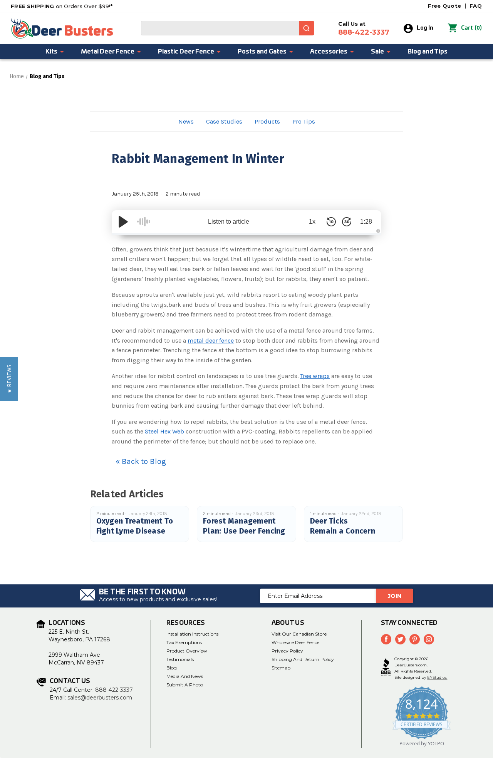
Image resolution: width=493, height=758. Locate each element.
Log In (425, 28)
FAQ (476, 6)
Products (267, 121)
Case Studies (224, 121)
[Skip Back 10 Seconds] (331, 221)
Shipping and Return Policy (303, 659)
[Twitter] (400, 639)
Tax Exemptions (184, 642)
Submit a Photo (184, 685)
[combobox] (227, 28)
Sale (377, 52)
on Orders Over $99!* (61, 6)
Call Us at (363, 28)
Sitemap (281, 668)
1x (312, 221)
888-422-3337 (114, 689)
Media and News (184, 676)
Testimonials (180, 659)
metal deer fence (211, 340)
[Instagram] (429, 639)
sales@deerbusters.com (99, 697)
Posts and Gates (262, 52)
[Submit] (306, 28)
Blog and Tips (427, 52)
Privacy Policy (287, 651)
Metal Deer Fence (107, 52)
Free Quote (444, 6)
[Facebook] (386, 639)
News (186, 121)
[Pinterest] (414, 639)
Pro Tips (303, 121)
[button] (9, 379)
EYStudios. (437, 677)
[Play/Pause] (123, 221)
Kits (51, 52)
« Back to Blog (141, 461)
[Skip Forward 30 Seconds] (346, 221)
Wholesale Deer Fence (295, 642)
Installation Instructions (192, 634)
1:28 (366, 221)
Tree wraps (315, 376)
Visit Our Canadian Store (299, 634)
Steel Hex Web (164, 431)
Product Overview (186, 651)
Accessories (328, 52)
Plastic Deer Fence (186, 52)
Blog (171, 668)
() (471, 28)
